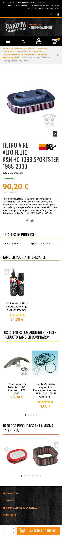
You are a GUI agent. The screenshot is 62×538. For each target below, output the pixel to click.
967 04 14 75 (9, 2)
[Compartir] (27, 221)
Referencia (8, 173)
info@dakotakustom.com (31, 2)
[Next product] (58, 55)
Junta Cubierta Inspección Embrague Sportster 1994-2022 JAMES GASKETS (45, 390)
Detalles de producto (19, 235)
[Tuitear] (32, 221)
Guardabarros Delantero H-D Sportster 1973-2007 (17, 389)
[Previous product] (57, 55)
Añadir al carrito (43, 530)
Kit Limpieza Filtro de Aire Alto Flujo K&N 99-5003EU (17, 306)
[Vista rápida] (17, 299)
